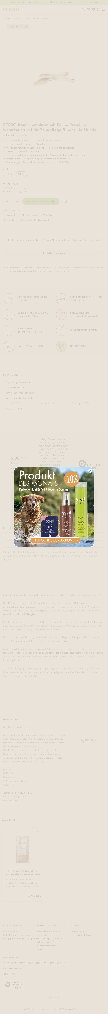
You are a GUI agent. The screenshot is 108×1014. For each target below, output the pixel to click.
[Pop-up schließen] (90, 471)
